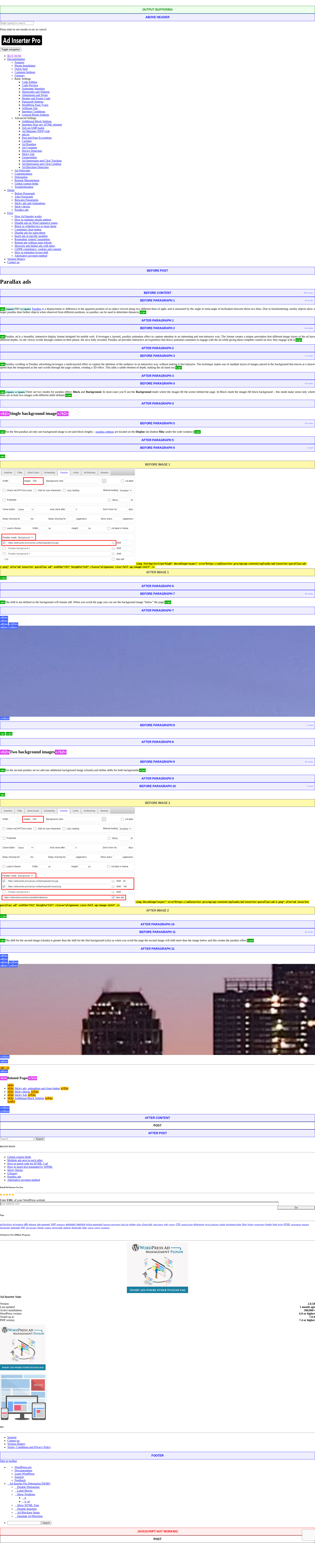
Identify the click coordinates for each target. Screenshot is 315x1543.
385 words (308, 293)
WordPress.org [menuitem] (23, 1467)
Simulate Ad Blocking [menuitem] (30, 1516)
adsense (32, 1224)
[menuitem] (161, 1523)
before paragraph (94, 1224)
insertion (305, 1224)
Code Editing (29, 82)
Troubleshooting (24, 186)
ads (26, 1224)
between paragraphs (111, 1224)
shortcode (76, 1227)
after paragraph (43, 1224)
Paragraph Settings (32, 101)
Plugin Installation (25, 65)
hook (275, 1224)
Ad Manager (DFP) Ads (36, 131)
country (172, 1224)
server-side (57, 1227)
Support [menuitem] (19, 1477)
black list (124, 1224)
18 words (309, 762)
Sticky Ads (28, 154)
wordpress (105, 1228)
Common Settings (25, 72)
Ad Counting (29, 147)
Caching (27, 141)
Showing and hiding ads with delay (35, 245)
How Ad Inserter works (28, 216)
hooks (280, 1224)
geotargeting (259, 1225)
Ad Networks (22, 170)
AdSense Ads (30, 108)
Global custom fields (26, 183)
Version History (16, 259)
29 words (309, 423)
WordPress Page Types (35, 104)
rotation (48, 1228)
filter (244, 1224)
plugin (40, 1227)
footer (250, 1224)
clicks (138, 1225)
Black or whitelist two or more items (35, 226)
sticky (84, 1227)
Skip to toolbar (8, 1461)
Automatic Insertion (33, 88)
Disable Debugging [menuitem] (28, 1487)
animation (61, 1224)
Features (19, 62)
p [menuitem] (25, 1497)
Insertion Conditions (33, 111)
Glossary (20, 75)
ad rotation (18, 1224)
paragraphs (15, 1227)
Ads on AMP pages (33, 127)
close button (158, 1224)
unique (91, 1228)
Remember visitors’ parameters (32, 239)
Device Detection (32, 150)
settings (67, 1227)
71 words (309, 356)
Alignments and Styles (35, 95)
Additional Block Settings (37, 121)
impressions (296, 1225)
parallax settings (105, 431)
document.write (233, 1224)
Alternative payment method (31, 255)
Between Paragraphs (26, 200)
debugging (199, 1224)
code (166, 1224)
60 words (309, 300)
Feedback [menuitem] (20, 1480)
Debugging (21, 177)
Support (11, 1437)
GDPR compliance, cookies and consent (38, 249)
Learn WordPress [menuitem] (24, 1473)
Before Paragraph (25, 193)
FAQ (10, 213)
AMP (53, 1224)
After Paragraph (24, 196)
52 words (309, 383)
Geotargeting (29, 157)
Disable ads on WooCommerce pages (36, 222)
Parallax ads (21, 209)
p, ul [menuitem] (27, 1501)
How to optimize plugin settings (33, 219)
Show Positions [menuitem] (26, 1494)
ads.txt (25, 134)
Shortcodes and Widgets (36, 91)
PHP (23, 1227)
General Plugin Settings (35, 114)
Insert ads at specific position (31, 236)
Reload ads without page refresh (33, 242)
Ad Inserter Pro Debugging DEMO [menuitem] (29, 1483)
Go (296, 1207)
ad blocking (6, 1224)
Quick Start (21, 68)
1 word (310, 448)
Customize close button (28, 229)
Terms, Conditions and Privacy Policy (29, 1447)
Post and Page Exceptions (37, 137)
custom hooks (187, 1224)
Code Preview (30, 85)
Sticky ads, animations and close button (37, 1088)
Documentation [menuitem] (23, 1470)
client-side (147, 1224)
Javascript (5, 1227)
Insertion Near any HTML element (42, 124)
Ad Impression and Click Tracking (42, 160)
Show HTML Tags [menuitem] (28, 1505)
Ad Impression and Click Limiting (41, 163)
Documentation (16, 59)
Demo (10, 190)
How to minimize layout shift (31, 252)
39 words (309, 932)
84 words (309, 328)
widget (97, 1228)
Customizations (23, 173)
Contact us (13, 262)
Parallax (36, 308)
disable (222, 1225)
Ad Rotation (29, 144)
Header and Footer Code (36, 98)
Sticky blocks (22, 206)
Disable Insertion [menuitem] (27, 1508)
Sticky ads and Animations (30, 203)
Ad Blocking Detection (35, 167)
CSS (178, 1224)
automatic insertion (75, 1224)
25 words (309, 594)
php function (31, 1228)
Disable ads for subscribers (30, 232)
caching (132, 1224)
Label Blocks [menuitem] (24, 1490)
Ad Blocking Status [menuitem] (28, 1512)
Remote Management (27, 180)
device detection (212, 1224)
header (268, 1224)
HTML (287, 1224)
